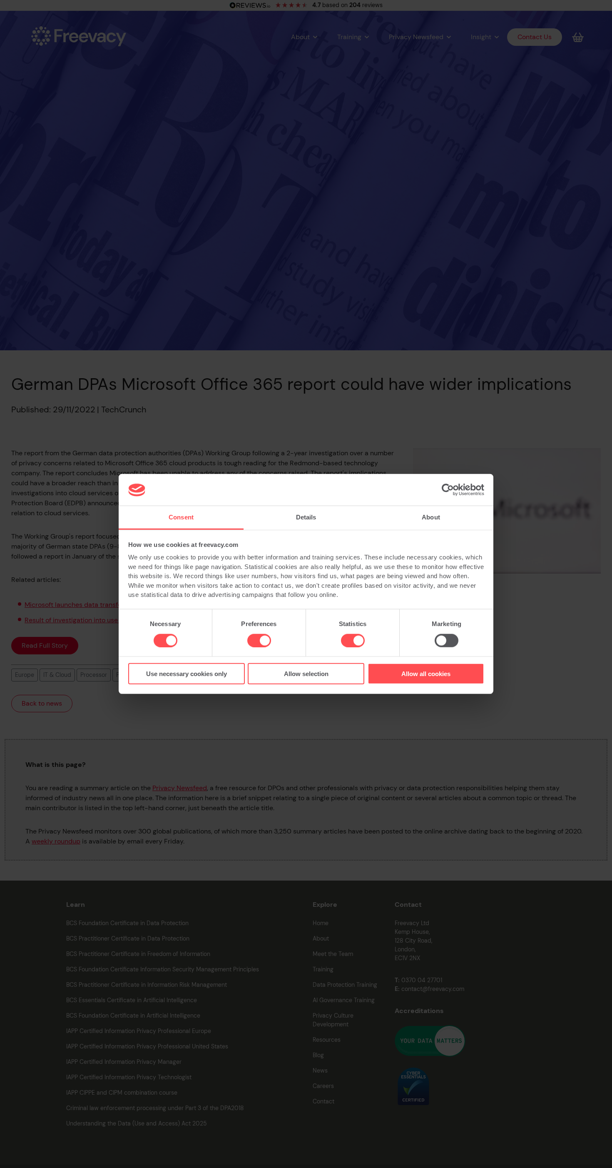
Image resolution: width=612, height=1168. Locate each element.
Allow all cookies (425, 673)
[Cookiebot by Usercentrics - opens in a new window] (447, 490)
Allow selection (306, 673)
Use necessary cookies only (186, 673)
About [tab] (431, 517)
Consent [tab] (181, 517)
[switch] (259, 640)
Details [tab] (306, 517)
